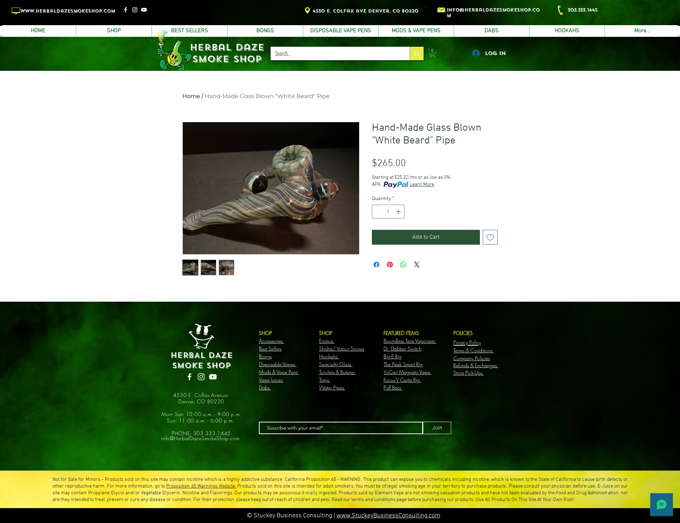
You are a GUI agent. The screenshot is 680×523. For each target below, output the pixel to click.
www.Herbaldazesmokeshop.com (67, 11)
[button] (432, 53)
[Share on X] (417, 264)
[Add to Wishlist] (490, 237)
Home (191, 96)
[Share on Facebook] (376, 264)
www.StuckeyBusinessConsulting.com (388, 515)
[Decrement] (377, 211)
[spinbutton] (388, 211)
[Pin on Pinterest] (390, 264)
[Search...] (417, 53)
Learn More (422, 185)
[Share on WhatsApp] (403, 264)
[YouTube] (144, 9)
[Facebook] (125, 9)
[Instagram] (134, 9)
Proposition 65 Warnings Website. (201, 486)
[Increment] (399, 211)
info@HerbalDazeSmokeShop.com (200, 438)
